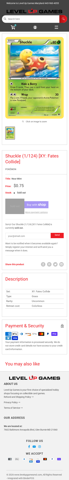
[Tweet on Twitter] (55, 264)
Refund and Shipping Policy (17, 397)
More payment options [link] (36, 212)
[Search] (63, 19)
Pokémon (10, 169)
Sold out (15, 206)
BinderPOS (28, 478)
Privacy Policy (11, 402)
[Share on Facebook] (43, 264)
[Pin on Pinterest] (49, 264)
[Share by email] (61, 264)
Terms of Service (12, 408)
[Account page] (35, 27)
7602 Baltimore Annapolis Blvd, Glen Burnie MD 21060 (30, 429)
